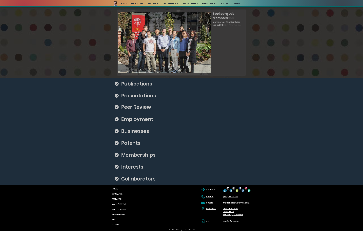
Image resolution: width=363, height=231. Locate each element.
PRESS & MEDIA (119, 209)
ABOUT (115, 219)
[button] (181, 43)
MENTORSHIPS (118, 214)
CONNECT (117, 224)
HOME (115, 188)
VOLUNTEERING (119, 204)
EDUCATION (117, 194)
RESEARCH (117, 199)
